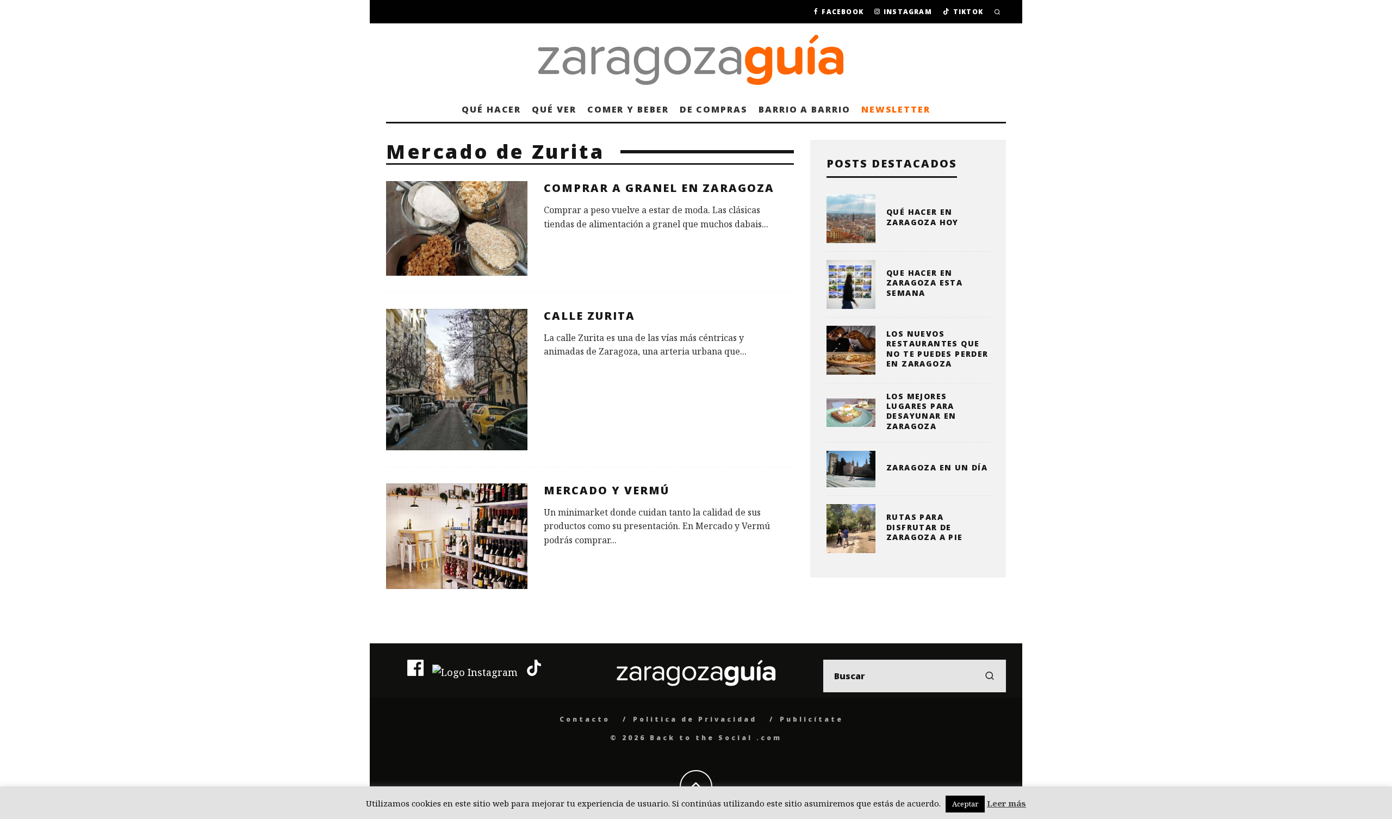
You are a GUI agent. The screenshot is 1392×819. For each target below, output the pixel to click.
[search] (989, 676)
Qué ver (554, 109)
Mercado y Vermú (606, 490)
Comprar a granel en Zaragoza (659, 188)
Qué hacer (491, 109)
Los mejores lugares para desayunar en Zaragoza (921, 411)
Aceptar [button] (965, 804)
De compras (714, 109)
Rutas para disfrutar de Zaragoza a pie (924, 527)
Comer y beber (628, 109)
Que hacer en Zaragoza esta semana (924, 282)
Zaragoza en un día (936, 467)
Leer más (1006, 803)
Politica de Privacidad (695, 719)
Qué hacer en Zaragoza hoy (922, 217)
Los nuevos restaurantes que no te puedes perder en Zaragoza (937, 348)
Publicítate (811, 719)
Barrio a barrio (804, 109)
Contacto (585, 719)
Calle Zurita (589, 315)
